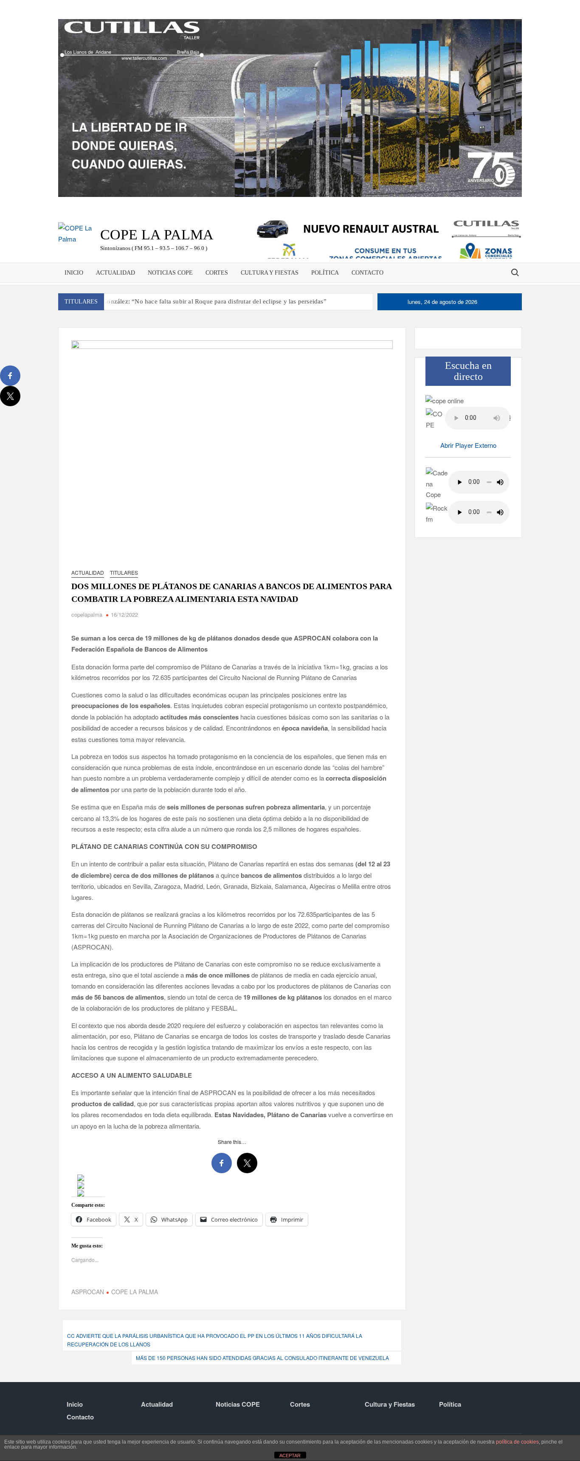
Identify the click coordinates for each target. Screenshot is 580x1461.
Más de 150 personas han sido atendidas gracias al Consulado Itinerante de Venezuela (262, 1357)
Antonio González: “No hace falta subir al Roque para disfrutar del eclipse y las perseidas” (203, 301)
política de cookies (517, 1442)
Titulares (124, 572)
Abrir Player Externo (468, 445)
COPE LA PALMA (134, 1291)
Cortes (217, 273)
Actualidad (115, 273)
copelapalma (86, 614)
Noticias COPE (170, 273)
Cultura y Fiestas (269, 273)
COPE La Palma (157, 234)
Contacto (367, 273)
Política (325, 273)
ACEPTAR (290, 1455)
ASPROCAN (87, 1291)
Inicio (74, 273)
